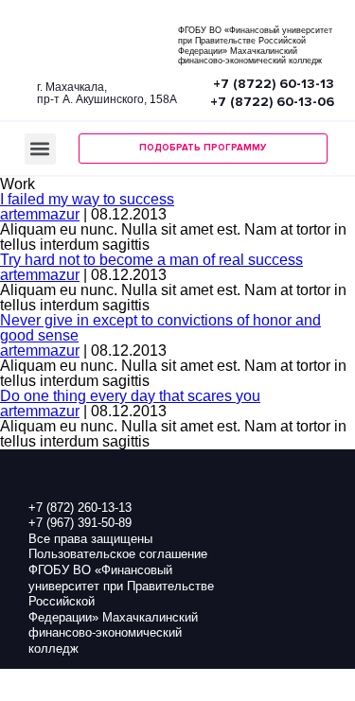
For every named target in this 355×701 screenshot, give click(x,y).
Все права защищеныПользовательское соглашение (117, 547)
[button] (40, 149)
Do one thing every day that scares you (130, 396)
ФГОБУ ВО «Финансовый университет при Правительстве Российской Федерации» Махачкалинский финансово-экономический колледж (255, 45)
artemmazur (40, 214)
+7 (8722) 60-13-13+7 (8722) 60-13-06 (272, 93)
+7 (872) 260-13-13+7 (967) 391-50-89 (80, 515)
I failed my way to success (87, 199)
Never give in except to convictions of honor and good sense (160, 327)
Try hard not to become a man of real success (151, 260)
